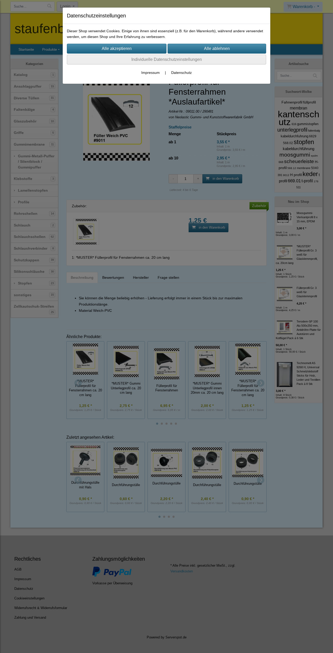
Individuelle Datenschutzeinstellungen (166, 59)
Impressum (150, 72)
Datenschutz (181, 72)
